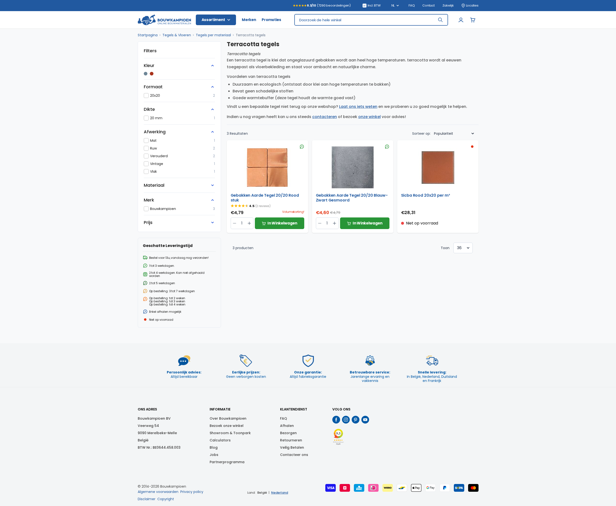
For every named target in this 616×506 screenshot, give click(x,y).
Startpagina (148, 35)
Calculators (220, 440)
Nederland (279, 492)
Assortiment (213, 19)
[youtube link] (365, 420)
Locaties (472, 5)
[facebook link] (336, 420)
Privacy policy (191, 491)
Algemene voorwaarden (158, 491)
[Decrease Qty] (249, 223)
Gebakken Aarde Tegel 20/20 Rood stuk (265, 198)
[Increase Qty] (234, 223)
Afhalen (287, 425)
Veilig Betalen (292, 447)
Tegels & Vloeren (176, 35)
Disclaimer (146, 499)
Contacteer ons (294, 454)
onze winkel (369, 116)
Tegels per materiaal (213, 35)
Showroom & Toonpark (230, 433)
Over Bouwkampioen (228, 418)
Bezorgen (288, 433)
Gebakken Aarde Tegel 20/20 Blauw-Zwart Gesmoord (352, 198)
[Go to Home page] (164, 20)
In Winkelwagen (282, 223)
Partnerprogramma (227, 462)
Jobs (214, 454)
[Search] (440, 20)
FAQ (412, 5)
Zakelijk (448, 5)
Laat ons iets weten (358, 106)
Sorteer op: (421, 133)
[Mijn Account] (461, 20)
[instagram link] (346, 420)
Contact (428, 5)
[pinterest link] (355, 420)
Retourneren (291, 440)
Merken (249, 19)
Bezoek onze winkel (226, 425)
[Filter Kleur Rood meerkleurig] (151, 73)
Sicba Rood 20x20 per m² (425, 195)
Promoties (271, 19)
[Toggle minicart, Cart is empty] (473, 20)
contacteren (324, 116)
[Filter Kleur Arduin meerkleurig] (145, 73)
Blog (214, 447)
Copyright (165, 499)
